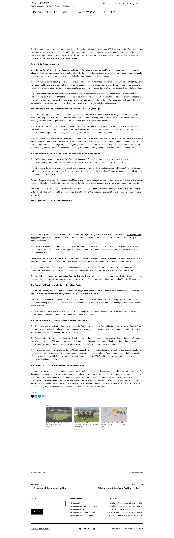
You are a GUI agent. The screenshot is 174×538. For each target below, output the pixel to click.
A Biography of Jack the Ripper (82, 515)
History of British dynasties (119, 509)
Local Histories (40, 3)
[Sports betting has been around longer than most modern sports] (59, 414)
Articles (113, 3)
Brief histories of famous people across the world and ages (131, 512)
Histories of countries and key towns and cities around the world (133, 506)
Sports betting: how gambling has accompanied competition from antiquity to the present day (86, 424)
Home (105, 3)
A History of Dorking (77, 503)
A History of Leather (77, 509)
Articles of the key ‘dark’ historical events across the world (131, 515)
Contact (139, 3)
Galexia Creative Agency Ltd (132, 528)
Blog (132, 3)
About (125, 3)
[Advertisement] (87, 32)
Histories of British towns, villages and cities (125, 503)
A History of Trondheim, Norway (82, 512)
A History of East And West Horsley (83, 506)
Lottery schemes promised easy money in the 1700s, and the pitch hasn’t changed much (113, 424)
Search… (34, 499)
